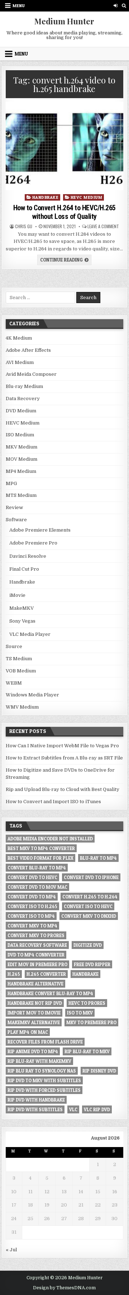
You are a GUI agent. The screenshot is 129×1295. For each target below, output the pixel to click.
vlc (73, 1109)
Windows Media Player (32, 694)
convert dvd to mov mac (37, 887)
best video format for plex (40, 858)
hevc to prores (86, 1003)
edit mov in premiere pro (37, 964)
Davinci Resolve (27, 556)
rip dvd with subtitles (35, 1109)
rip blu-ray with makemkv (39, 1061)
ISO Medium (20, 434)
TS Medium (19, 658)
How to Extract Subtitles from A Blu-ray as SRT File (64, 758)
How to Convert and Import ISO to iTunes (53, 801)
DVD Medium (21, 410)
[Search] (123, 5)
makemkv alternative (34, 1022)
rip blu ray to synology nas (42, 1071)
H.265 (14, 974)
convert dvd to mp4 (32, 897)
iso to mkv (80, 1013)
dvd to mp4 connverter (36, 955)
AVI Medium (20, 362)
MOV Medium (21, 459)
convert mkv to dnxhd (88, 916)
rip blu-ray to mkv (87, 1051)
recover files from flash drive (45, 1042)
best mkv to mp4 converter (41, 848)
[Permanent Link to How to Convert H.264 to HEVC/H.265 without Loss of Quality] (65, 146)
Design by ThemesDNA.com (64, 1287)
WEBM (14, 683)
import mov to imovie (34, 1013)
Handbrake (45, 197)
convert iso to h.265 (32, 906)
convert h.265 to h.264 (90, 897)
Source (14, 646)
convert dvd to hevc (32, 877)
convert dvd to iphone (91, 877)
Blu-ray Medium (24, 386)
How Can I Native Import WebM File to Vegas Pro (62, 745)
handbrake (85, 974)
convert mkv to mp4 (32, 926)
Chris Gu (23, 226)
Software (16, 519)
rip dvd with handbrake (36, 1100)
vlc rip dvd (97, 1109)
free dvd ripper (92, 964)
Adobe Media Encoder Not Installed (50, 838)
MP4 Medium (21, 471)
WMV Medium (22, 707)
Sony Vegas (22, 621)
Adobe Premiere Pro (33, 543)
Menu (19, 5)
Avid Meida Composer (31, 374)
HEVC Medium (86, 197)
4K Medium (19, 338)
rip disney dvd (99, 1071)
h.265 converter (46, 974)
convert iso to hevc (88, 906)
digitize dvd (87, 945)
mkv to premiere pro (91, 1022)
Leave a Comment (103, 226)
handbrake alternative (35, 984)
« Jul (11, 1249)
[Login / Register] (115, 5)
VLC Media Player (30, 634)
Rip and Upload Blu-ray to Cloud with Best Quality (62, 789)
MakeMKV (21, 608)
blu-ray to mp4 (98, 858)
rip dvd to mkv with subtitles (44, 1080)
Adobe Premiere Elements (40, 530)
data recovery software (37, 945)
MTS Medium (21, 495)
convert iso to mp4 (31, 916)
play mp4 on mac (28, 1032)
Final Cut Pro (24, 569)
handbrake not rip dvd (35, 1003)
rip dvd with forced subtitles (44, 1090)
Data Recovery (23, 398)
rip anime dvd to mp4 (33, 1051)
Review (14, 507)
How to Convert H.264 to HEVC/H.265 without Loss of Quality (64, 212)
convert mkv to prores (36, 935)
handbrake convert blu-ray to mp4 (50, 993)
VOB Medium (21, 670)
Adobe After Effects (28, 350)
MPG (11, 483)
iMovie (17, 595)
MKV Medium (21, 447)
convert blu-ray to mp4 (37, 867)
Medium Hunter (64, 21)
